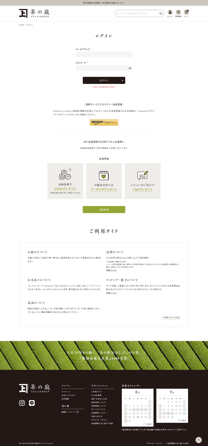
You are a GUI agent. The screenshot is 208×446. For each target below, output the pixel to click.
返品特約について (98, 402)
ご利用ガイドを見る (171, 317)
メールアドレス (83, 49)
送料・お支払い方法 (99, 398)
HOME (21, 25)
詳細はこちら (111, 270)
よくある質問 (96, 395)
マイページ (66, 391)
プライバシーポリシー (100, 420)
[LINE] (32, 403)
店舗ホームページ (69, 412)
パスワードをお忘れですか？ (104, 86)
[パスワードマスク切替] (130, 68)
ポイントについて (98, 409)
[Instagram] (22, 403)
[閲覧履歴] (178, 13)
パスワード (81, 62)
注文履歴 (65, 398)
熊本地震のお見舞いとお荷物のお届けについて (104, 2)
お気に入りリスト (68, 395)
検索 (160, 13)
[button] (104, 122)
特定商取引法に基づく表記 (102, 423)
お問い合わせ (96, 416)
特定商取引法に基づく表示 (178, 443)
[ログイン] (170, 13)
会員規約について (98, 412)
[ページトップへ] (199, 440)
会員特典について (98, 406)
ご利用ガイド (96, 391)
